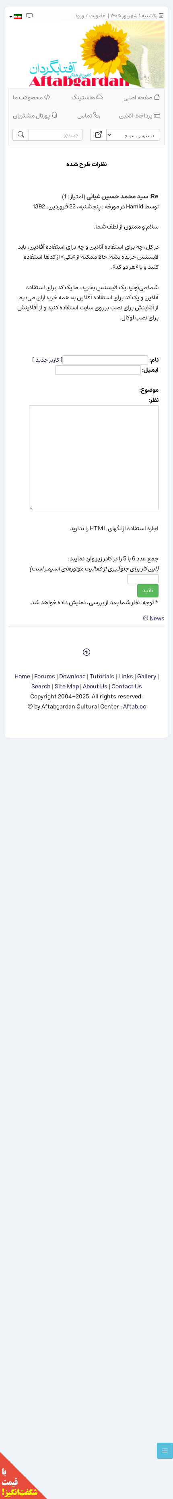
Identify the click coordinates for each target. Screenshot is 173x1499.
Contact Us (126, 686)
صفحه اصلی (139, 97)
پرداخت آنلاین (136, 115)
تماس (85, 115)
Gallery (146, 676)
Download (72, 676)
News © (154, 618)
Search (41, 686)
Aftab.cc (134, 706)
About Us (95, 686)
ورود (79, 16)
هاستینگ (84, 97)
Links (125, 676)
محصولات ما (28, 97)
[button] (15, 16)
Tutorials (102, 676)
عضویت (97, 16)
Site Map (67, 686)
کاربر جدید (47, 359)
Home (22, 676)
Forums (44, 676)
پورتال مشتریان (32, 115)
